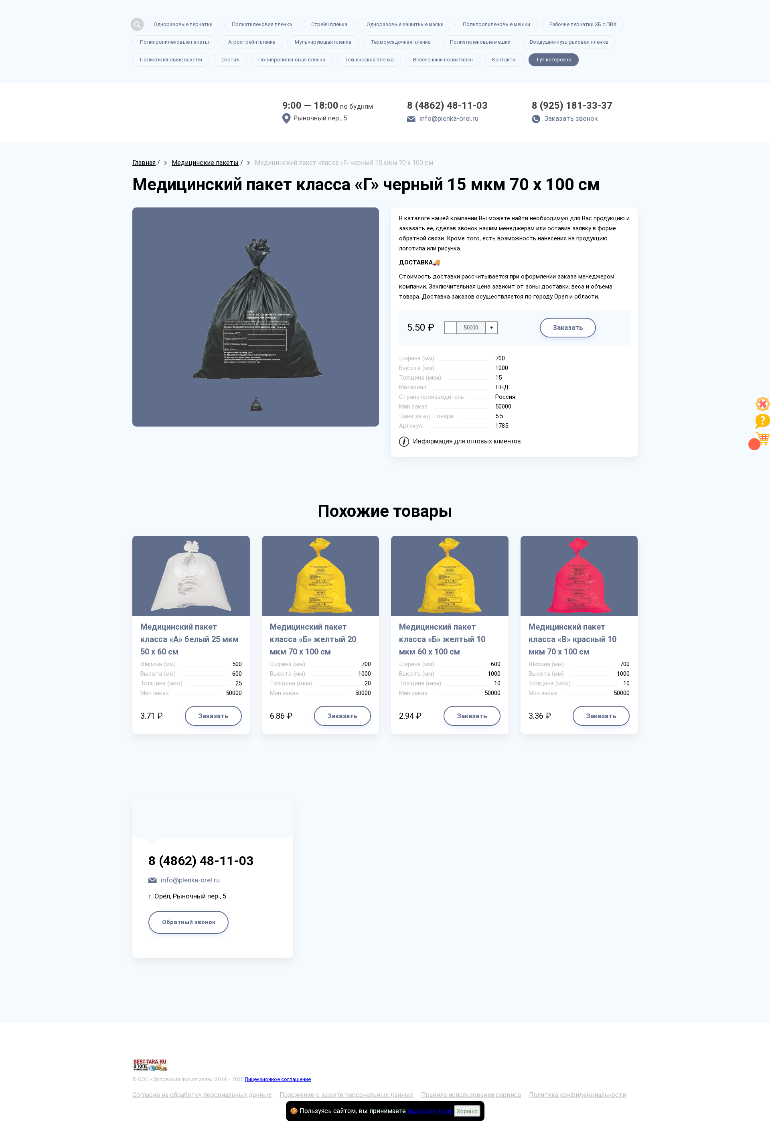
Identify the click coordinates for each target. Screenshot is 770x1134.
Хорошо (467, 1111)
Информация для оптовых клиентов (467, 441)
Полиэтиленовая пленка (262, 24)
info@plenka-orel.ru (448, 118)
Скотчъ (230, 60)
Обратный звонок (188, 922)
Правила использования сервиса (471, 1095)
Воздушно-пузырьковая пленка (569, 42)
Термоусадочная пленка (401, 42)
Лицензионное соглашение (278, 1079)
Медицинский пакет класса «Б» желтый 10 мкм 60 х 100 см (442, 639)
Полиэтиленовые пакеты (171, 60)
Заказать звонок (571, 118)
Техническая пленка (369, 60)
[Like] (763, 409)
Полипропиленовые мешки (496, 24)
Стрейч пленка (329, 24)
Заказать (568, 327)
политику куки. (430, 1111)
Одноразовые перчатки (183, 24)
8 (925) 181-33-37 (572, 105)
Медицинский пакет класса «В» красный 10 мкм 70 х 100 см (572, 639)
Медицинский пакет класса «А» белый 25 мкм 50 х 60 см (189, 639)
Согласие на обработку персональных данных (202, 1095)
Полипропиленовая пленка (291, 60)
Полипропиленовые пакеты (174, 42)
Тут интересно (553, 60)
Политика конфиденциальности (577, 1095)
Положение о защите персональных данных (346, 1095)
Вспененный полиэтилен (443, 60)
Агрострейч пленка (252, 42)
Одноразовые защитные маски (405, 24)
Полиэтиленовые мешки (480, 42)
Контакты (504, 60)
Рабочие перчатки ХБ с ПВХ (582, 24)
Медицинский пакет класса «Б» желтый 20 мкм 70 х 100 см (313, 639)
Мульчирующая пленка (323, 42)
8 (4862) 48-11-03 (447, 105)
